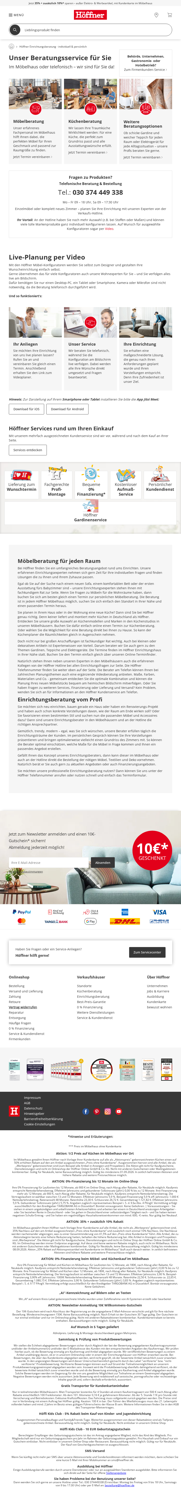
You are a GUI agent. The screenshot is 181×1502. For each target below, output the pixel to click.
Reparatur (16, 1012)
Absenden (102, 863)
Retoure (15, 1002)
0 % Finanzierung (21, 1028)
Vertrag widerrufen (23, 1007)
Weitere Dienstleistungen (96, 1012)
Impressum (32, 1098)
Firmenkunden (19, 1039)
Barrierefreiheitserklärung (43, 1119)
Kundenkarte (156, 1002)
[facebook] (85, 1111)
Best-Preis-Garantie (91, 1002)
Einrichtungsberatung (93, 996)
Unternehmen (157, 986)
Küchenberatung (89, 991)
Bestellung (17, 986)
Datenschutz (33, 1108)
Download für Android (67, 409)
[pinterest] (96, 1111)
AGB (27, 1103)
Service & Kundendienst (26, 1034)
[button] (14, 15)
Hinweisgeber (34, 1113)
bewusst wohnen (159, 1007)
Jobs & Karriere (158, 991)
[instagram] (107, 1111)
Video (109, 229)
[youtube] (118, 1111)
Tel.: (90, 192)
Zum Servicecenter (147, 952)
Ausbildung (155, 996)
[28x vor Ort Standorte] (156, 14)
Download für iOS (26, 409)
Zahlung (15, 996)
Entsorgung (17, 1018)
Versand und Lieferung (26, 991)
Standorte (84, 986)
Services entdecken (27, 450)
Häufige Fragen (20, 1023)
